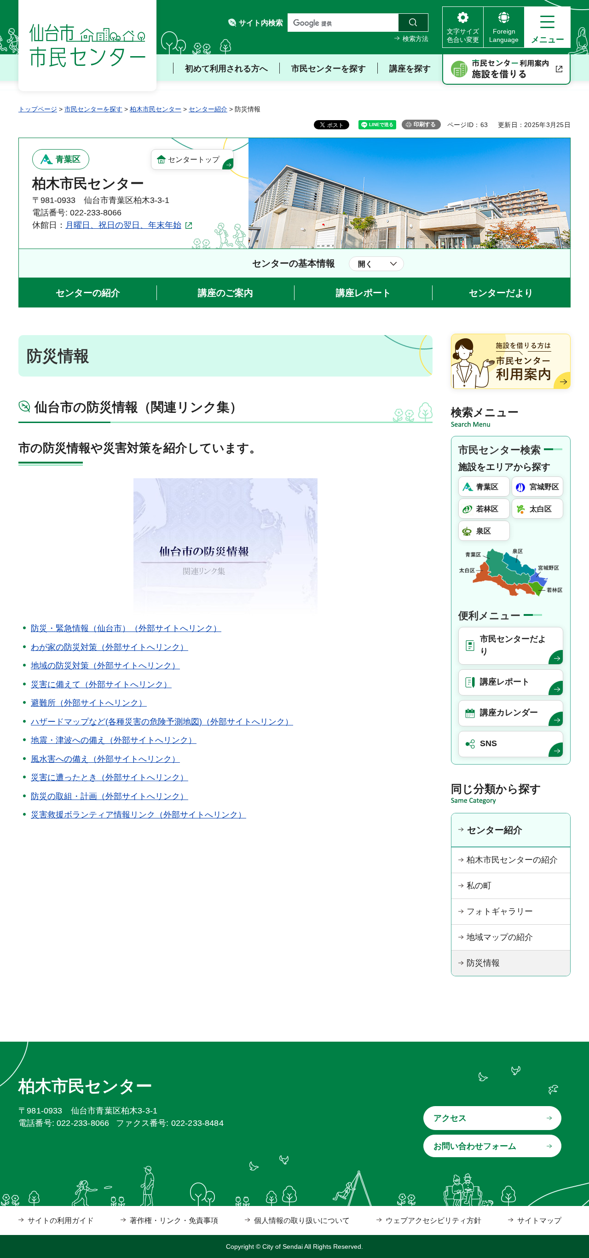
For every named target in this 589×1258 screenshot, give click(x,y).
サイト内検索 (261, 23)
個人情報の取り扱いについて (302, 1220)
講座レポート (363, 293)
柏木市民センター (155, 109)
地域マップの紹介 (500, 937)
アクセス (450, 1118)
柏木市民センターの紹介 (512, 859)
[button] (547, 27)
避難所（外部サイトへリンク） (89, 702)
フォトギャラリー (500, 911)
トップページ (37, 109)
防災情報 (483, 963)
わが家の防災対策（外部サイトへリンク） (109, 647)
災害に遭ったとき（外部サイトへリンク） (109, 777)
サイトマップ (539, 1220)
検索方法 (415, 38)
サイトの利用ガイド (61, 1220)
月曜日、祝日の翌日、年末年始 (123, 225)
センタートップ (193, 159)
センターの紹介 (88, 293)
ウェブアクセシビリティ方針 (433, 1220)
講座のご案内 (225, 293)
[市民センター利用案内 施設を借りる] (506, 69)
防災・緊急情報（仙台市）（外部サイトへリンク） (126, 628)
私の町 (479, 885)
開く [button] (365, 264)
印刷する (425, 124)
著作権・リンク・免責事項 (174, 1220)
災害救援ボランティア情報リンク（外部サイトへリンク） (138, 814)
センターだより (501, 293)
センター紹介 (208, 109)
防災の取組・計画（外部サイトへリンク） (109, 796)
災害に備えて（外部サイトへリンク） (101, 684)
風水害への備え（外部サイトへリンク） (105, 759)
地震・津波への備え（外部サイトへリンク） (113, 740)
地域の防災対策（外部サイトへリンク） (105, 665)
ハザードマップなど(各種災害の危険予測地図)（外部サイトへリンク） (162, 721)
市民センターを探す (93, 109)
